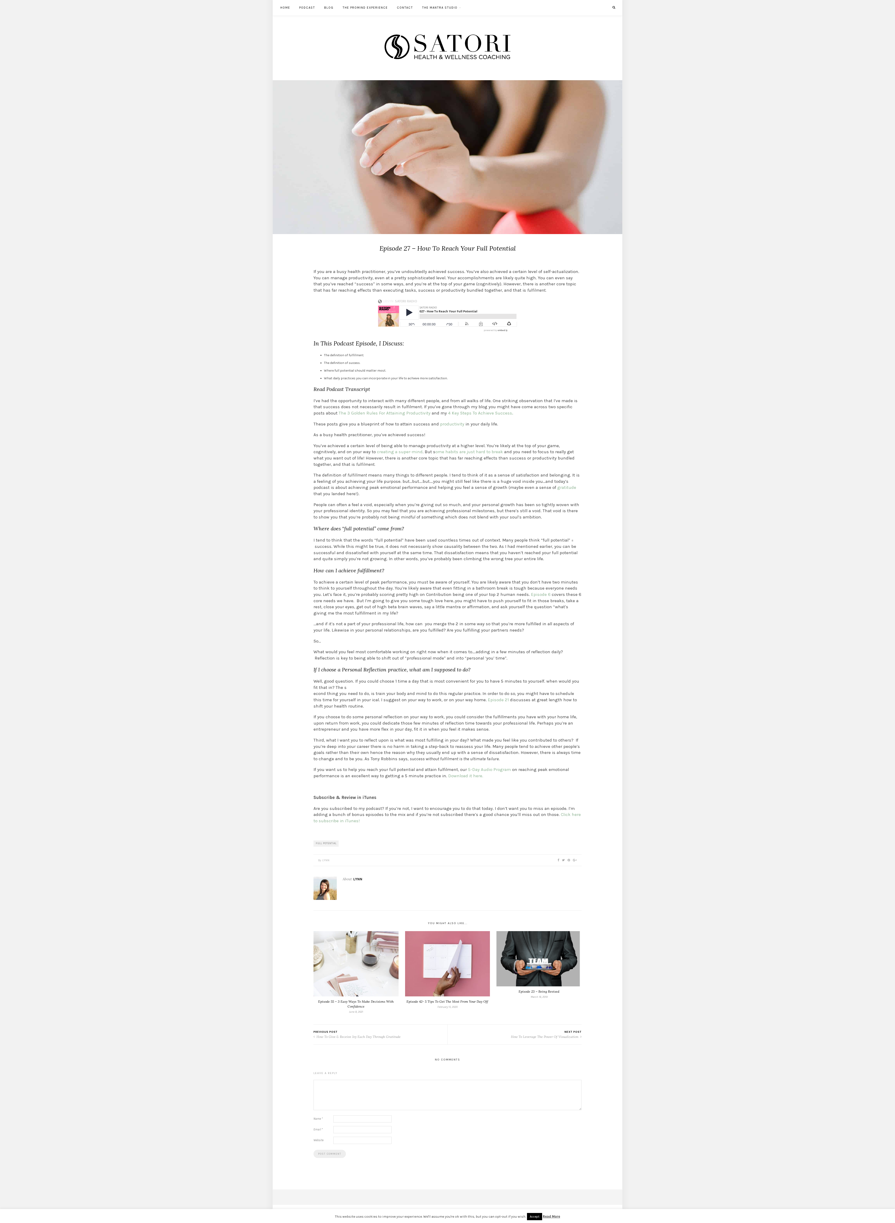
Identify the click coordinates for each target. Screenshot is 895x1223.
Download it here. (466, 775)
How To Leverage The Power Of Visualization (545, 1037)
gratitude (566, 487)
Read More (551, 1216)
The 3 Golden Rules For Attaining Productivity (385, 413)
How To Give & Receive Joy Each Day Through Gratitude (358, 1037)
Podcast (307, 7)
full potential (326, 843)
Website (318, 1140)
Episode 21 (498, 699)
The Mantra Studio (440, 7)
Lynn (326, 860)
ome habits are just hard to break (469, 451)
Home (285, 7)
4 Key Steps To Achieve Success (480, 413)
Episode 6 (541, 594)
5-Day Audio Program (489, 769)
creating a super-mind (400, 451)
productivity (452, 424)
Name (318, 1118)
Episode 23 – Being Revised (539, 991)
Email (318, 1129)
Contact (405, 7)
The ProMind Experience (365, 7)
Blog (329, 7)
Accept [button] (534, 1216)
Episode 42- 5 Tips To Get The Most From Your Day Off (447, 1001)
